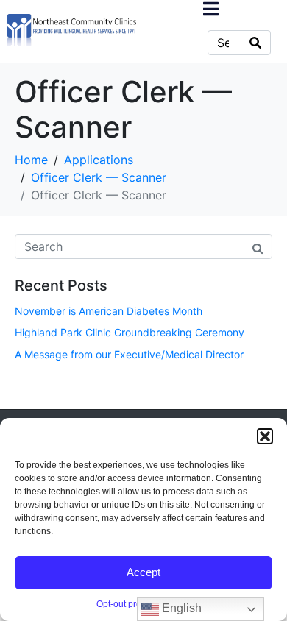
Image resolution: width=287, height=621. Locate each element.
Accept (143, 572)
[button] (265, 436)
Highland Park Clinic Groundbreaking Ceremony (129, 332)
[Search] (255, 42)
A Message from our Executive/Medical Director (129, 354)
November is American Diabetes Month (108, 311)
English (180, 608)
